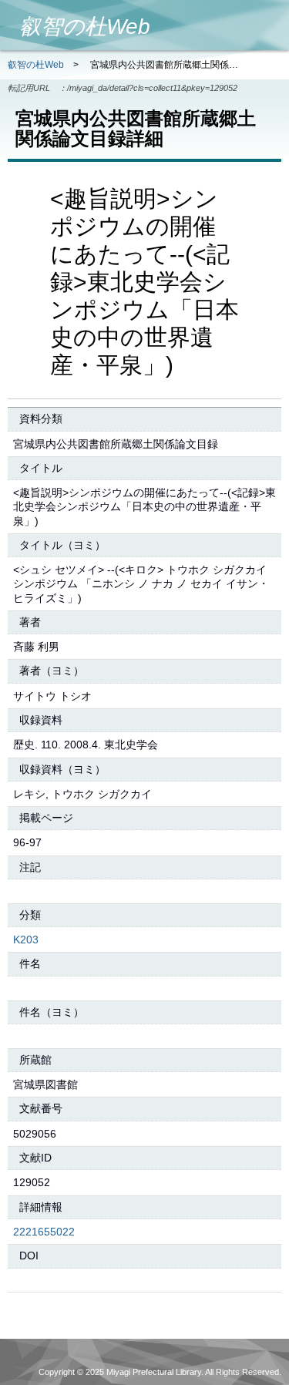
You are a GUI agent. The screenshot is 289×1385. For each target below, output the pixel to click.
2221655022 (44, 1231)
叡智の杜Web (36, 64)
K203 (26, 939)
